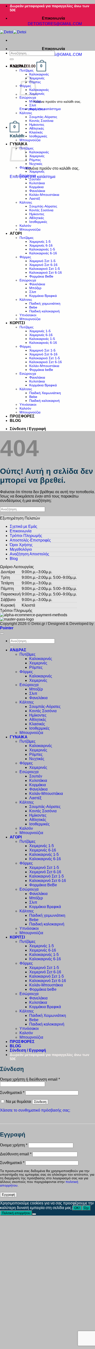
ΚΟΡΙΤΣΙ (17, 323)
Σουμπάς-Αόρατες (43, 117)
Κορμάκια (36, 187)
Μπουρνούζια (29, 140)
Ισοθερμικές (38, 136)
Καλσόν (25, 225)
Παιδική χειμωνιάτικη (44, 303)
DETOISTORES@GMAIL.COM (55, 24)
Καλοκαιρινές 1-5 (42, 249)
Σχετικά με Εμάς (23, 526)
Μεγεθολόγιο (21, 549)
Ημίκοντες (36, 124)
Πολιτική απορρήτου (16, 1213)
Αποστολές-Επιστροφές (30, 540)
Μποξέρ (35, 101)
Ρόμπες (35, 160)
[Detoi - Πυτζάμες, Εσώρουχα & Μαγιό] (13, 32)
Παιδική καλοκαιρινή (44, 311)
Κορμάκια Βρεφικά (43, 296)
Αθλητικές (36, 128)
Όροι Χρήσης (21, 545)
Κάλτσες (25, 113)
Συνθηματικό (12, 1093)
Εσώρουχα (27, 97)
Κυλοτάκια (37, 183)
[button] (28, 66)
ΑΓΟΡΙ (16, 233)
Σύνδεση (40, 1102)
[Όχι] (34, 1214)
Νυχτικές (35, 164)
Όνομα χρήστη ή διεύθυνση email (30, 1079)
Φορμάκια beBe (41, 370)
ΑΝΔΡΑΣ (18, 66)
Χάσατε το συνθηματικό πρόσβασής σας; (35, 1110)
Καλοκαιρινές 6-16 (43, 253)
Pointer (6, 628)
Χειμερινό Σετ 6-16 (43, 265)
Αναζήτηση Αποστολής (29, 554)
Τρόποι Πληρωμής (26, 536)
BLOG (15, 420)
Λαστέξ (34, 198)
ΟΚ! (77, 1208)
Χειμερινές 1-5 (40, 241)
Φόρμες (25, 167)
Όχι (86, 1208)
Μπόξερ (35, 288)
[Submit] (12, 59)
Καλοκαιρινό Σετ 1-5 (44, 269)
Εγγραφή (8, 1194)
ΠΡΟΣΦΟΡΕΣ (22, 416)
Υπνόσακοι (27, 315)
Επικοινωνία (20, 531)
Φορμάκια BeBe (41, 276)
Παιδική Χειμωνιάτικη (45, 393)
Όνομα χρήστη (13, 1145)
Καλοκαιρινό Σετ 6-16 (45, 272)
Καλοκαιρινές (39, 74)
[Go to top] (2, 633)
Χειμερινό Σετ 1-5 (42, 261)
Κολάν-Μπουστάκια (44, 195)
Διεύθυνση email (15, 1154)
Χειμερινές (37, 156)
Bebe (33, 307)
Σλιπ (32, 105)
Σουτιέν (35, 179)
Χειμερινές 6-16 (41, 245)
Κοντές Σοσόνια (41, 121)
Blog (14, 559)
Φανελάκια (37, 109)
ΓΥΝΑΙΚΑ (19, 737)
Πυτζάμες (26, 70)
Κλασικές (36, 132)
